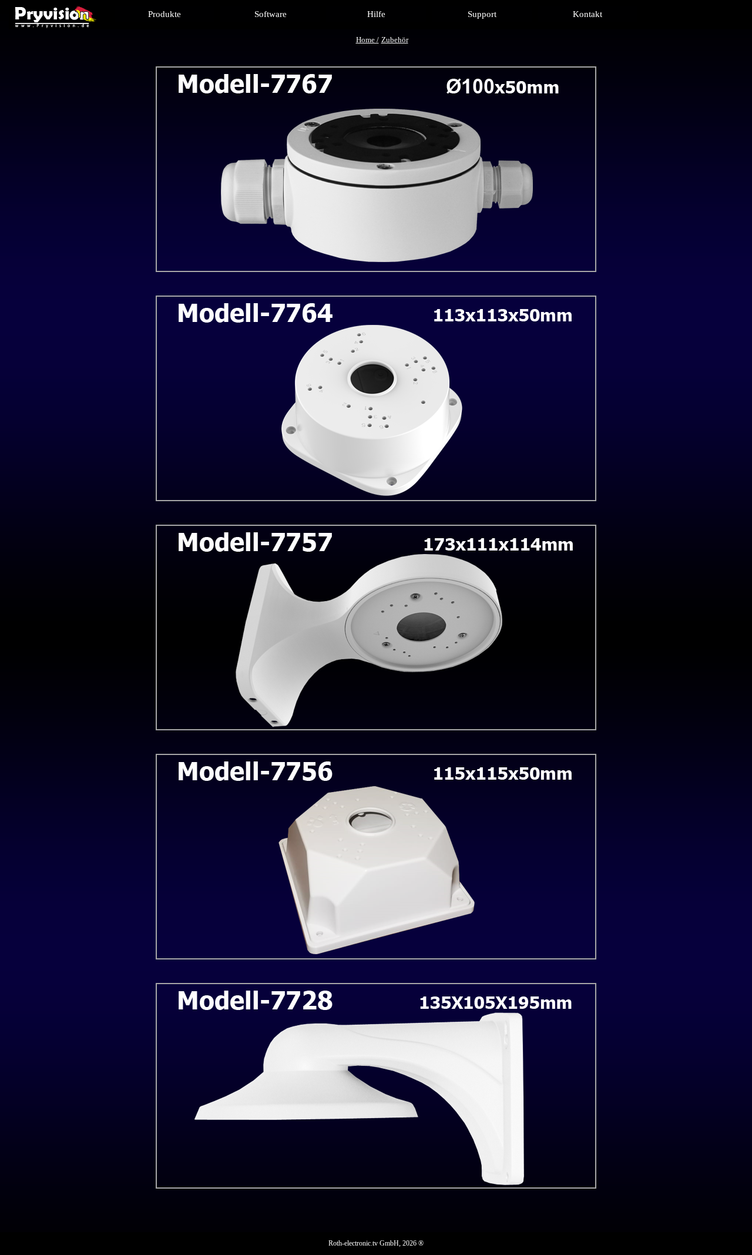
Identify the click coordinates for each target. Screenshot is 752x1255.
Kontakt (587, 14)
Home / (367, 39)
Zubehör (394, 39)
